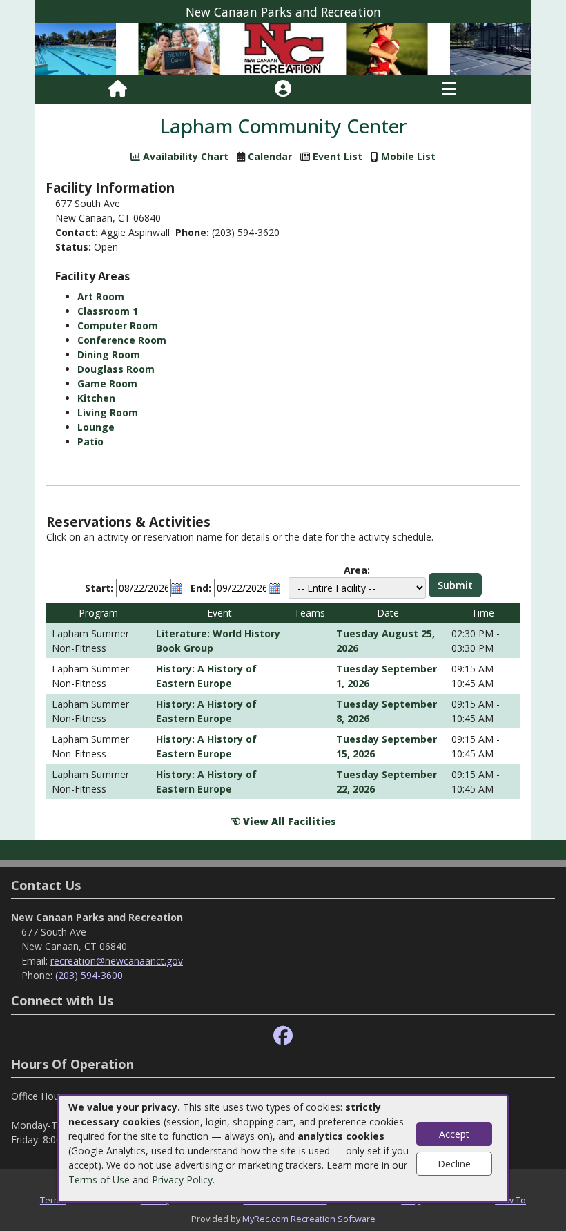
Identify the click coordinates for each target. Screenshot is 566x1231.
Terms (53, 1200)
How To (510, 1200)
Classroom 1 (107, 311)
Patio (90, 441)
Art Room (100, 296)
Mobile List (408, 156)
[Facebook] (283, 1036)
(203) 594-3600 (89, 975)
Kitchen (96, 398)
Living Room (107, 412)
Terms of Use (99, 1179)
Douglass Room (116, 369)
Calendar (270, 156)
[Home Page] (117, 89)
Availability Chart (184, 156)
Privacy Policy (182, 1179)
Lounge (96, 427)
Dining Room (108, 354)
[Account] (283, 89)
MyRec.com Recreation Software (308, 1218)
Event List (337, 156)
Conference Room (121, 340)
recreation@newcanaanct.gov (116, 960)
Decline (454, 1163)
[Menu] (449, 89)
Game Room (107, 383)
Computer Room (117, 325)
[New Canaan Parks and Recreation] (283, 48)
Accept (454, 1134)
